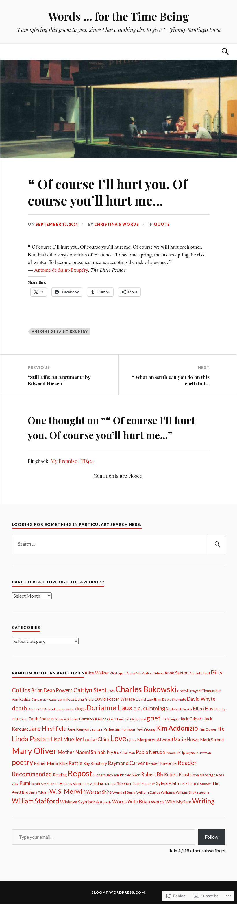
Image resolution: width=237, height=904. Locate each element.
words (107, 802)
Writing (203, 801)
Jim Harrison (125, 729)
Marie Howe (186, 739)
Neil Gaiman (126, 753)
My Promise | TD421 (72, 461)
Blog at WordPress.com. (118, 892)
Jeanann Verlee (102, 729)
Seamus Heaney (59, 783)
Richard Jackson (106, 775)
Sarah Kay (38, 783)
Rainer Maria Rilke (51, 763)
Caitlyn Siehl (89, 689)
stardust (110, 783)
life (221, 728)
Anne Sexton (176, 672)
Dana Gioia (84, 699)
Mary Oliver (34, 751)
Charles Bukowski (146, 689)
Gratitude (138, 719)
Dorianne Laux (109, 707)
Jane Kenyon (78, 729)
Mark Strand (212, 739)
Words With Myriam (171, 801)
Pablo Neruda (150, 752)
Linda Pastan (31, 739)
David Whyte (201, 699)
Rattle (75, 763)
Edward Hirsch (180, 709)
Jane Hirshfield (47, 728)
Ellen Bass (204, 708)
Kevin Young (145, 729)
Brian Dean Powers (52, 690)
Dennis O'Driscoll (42, 709)
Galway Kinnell (66, 719)
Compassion (40, 699)
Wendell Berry (124, 792)
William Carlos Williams (155, 792)
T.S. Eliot (186, 783)
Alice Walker (96, 672)
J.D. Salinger (170, 719)
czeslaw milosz (61, 699)
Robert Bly (152, 774)
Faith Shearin (41, 718)
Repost (80, 773)
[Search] (219, 52)
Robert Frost (177, 774)
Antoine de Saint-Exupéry (61, 269)
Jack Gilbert (191, 718)
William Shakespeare (192, 792)
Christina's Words (116, 224)
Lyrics (131, 740)
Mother (66, 752)
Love (118, 738)
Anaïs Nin (133, 673)
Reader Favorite (161, 763)
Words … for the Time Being (118, 16)
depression (65, 709)
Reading (60, 774)
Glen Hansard (118, 719)
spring (97, 783)
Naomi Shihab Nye (95, 752)
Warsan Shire (99, 792)
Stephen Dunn (129, 783)
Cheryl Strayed (189, 691)
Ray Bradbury (95, 763)
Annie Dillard (199, 673)
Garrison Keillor (92, 719)
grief (153, 718)
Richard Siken (130, 775)
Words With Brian (131, 801)
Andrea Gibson (153, 673)
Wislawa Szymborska (81, 801)
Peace (171, 752)
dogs (80, 708)
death (19, 708)
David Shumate (174, 699)
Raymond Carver (126, 763)
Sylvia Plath (167, 783)
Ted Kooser (202, 783)
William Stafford (35, 801)
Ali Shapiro (117, 673)
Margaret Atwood (155, 739)
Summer (148, 783)
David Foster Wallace (115, 699)
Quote (162, 224)
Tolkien (43, 792)
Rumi (24, 783)
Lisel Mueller (66, 739)
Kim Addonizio (177, 728)
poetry (22, 762)
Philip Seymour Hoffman (194, 753)
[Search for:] (118, 544)
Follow (211, 837)
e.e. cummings (150, 708)
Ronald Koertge (202, 775)
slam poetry (82, 783)
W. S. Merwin (67, 791)
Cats (111, 691)
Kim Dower (207, 729)
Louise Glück (96, 739)
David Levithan (148, 699)
